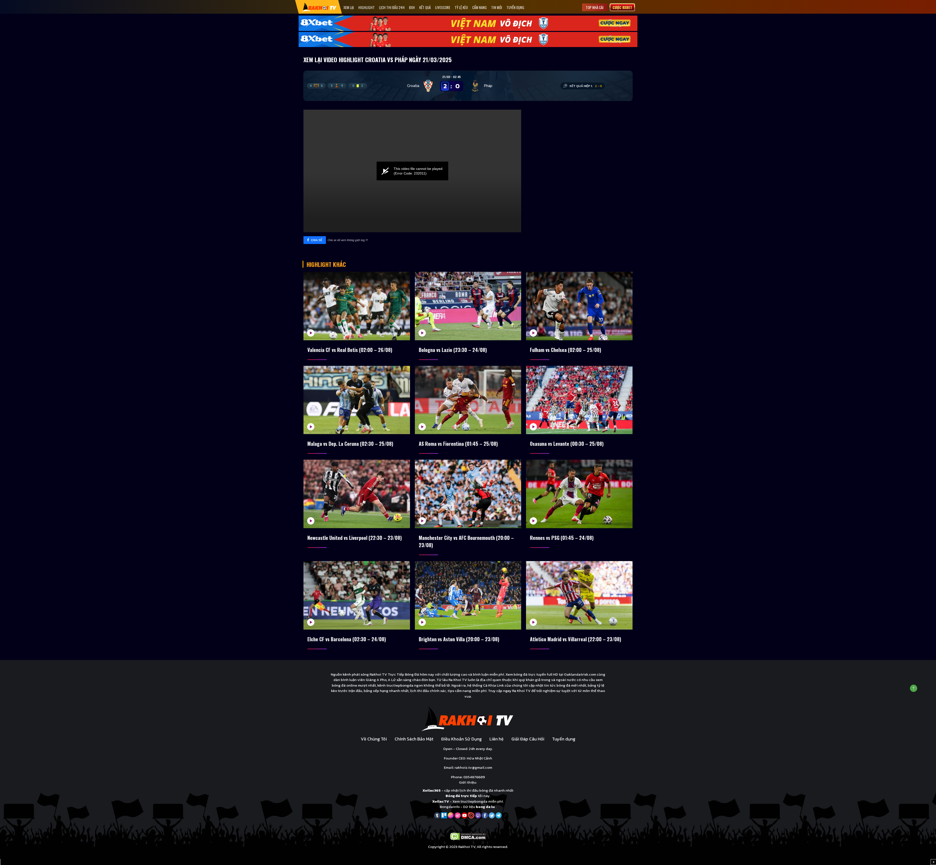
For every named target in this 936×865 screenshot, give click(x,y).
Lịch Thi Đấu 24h (392, 7)
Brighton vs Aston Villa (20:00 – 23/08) (459, 639)
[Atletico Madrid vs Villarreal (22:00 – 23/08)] (579, 595)
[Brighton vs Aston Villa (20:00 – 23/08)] (468, 595)
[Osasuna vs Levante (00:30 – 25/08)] (579, 400)
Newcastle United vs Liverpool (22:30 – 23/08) (354, 537)
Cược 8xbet (622, 7)
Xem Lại (348, 7)
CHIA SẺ (316, 240)
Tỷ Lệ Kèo (461, 7)
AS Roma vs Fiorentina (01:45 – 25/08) (458, 443)
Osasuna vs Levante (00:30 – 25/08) (567, 443)
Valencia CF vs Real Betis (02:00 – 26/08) (349, 349)
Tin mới (496, 7)
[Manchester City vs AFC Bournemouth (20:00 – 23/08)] (468, 494)
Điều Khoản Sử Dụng (461, 739)
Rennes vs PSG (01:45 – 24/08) (562, 537)
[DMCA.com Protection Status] (468, 836)
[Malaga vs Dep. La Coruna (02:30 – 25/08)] (356, 400)
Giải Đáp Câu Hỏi (527, 739)
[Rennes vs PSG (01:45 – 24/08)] (579, 494)
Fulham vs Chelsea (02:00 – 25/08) (565, 349)
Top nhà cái (595, 7)
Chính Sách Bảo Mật (414, 739)
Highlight (366, 7)
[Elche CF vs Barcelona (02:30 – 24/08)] (356, 595)
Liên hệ (496, 739)
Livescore (442, 7)
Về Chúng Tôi (374, 739)
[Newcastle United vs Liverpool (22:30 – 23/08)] (356, 494)
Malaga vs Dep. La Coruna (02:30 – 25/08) (350, 443)
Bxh (412, 7)
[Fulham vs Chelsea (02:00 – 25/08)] (579, 306)
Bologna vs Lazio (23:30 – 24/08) (453, 349)
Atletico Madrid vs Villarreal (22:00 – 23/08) (575, 639)
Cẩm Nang (479, 7)
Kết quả (425, 7)
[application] (412, 171)
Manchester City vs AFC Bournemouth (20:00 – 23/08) (466, 541)
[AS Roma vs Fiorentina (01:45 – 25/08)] (468, 400)
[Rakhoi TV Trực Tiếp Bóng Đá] (319, 7)
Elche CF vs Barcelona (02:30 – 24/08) (346, 639)
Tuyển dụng (515, 7)
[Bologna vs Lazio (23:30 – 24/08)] (468, 306)
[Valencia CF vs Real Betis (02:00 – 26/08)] (356, 306)
